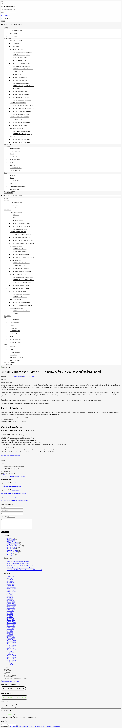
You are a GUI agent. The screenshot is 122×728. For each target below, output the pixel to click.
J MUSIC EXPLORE (13, 543)
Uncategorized (11, 555)
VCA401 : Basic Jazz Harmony (21, 91)
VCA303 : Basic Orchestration (21, 83)
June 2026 (10, 579)
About (5, 173)
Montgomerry (15, 483)
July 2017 (9, 651)
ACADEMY (7, 38)
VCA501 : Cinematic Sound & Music (23, 105)
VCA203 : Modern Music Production (23, 69)
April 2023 (10, 635)
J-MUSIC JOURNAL (15, 168)
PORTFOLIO (7, 144)
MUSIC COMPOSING (16, 30)
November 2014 (11, 657)
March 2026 (10, 582)
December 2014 (11, 655)
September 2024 (11, 609)
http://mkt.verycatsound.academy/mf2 (10, 455)
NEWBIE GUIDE (15, 148)
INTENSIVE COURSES (16, 136)
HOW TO (12, 165)
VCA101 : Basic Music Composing (22, 52)
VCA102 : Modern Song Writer (21, 55)
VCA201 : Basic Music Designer (22, 63)
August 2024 (10, 611)
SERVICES (7, 28)
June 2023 (10, 632)
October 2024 (11, 608)
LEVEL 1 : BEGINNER (16, 49)
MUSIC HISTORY (15, 159)
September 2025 (11, 591)
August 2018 (10, 648)
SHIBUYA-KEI (42, 726)
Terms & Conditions (15, 180)
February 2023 (11, 638)
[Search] (17, 725)
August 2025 (10, 593)
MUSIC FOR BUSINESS (14, 546)
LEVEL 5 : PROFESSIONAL (18, 103)
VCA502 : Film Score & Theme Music (23, 108)
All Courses (16, 46)
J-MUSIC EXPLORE (15, 170)
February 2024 (11, 620)
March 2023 (10, 636)
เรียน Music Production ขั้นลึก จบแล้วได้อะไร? (14, 493)
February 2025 (11, 602)
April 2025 (10, 599)
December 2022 (11, 641)
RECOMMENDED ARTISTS (30, 726)
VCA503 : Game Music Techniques (22, 111)
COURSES (10, 538)
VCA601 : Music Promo (19, 120)
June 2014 (10, 664)
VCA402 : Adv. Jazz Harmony (21, 94)
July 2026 (9, 578)
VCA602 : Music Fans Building (21, 122)
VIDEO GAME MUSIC (53, 726)
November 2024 (11, 606)
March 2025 (10, 600)
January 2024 (10, 621)
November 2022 (11, 642)
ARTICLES (7, 146)
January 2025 (10, 603)
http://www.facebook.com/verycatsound (13, 475)
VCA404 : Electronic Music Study (22, 100)
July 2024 (9, 612)
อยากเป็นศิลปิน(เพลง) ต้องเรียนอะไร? (11, 486)
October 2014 (11, 658)
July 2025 (9, 594)
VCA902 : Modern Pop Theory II (22, 142)
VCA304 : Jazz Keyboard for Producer (23, 86)
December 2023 (11, 623)
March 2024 (10, 618)
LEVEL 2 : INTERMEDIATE (18, 60)
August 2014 (10, 661)
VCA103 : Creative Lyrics (20, 57)
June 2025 (10, 596)
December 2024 (11, 605)
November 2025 (11, 588)
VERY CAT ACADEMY (16, 40)
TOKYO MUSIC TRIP (15, 726)
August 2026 (10, 576)
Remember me (6, 18)
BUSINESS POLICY (15, 189)
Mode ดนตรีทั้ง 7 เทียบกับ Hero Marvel (18, 563)
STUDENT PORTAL (10, 191)
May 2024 (10, 615)
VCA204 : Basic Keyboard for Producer (23, 72)
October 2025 (11, 590)
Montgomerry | (18, 376)
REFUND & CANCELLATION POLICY (15, 678)
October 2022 (11, 644)
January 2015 (10, 654)
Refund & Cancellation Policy (18, 186)
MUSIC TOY (13, 162)
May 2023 (10, 633)
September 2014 (11, 660)
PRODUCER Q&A (15, 151)
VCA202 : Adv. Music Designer (21, 66)
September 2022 (11, 645)
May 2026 (10, 581)
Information (16, 43)
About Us (12, 175)
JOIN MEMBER (8, 193)
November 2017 (11, 650)
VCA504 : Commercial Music (21, 114)
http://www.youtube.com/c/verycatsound (14, 476)
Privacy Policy (13, 183)
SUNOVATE (13, 36)
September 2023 (11, 627)
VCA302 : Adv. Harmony (20, 80)
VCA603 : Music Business (20, 125)
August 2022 (10, 647)
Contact (12, 178)
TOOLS (12, 154)
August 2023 (10, 629)
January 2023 (10, 639)
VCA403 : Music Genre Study (21, 97)
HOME (6, 27)
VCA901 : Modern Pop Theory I (21, 139)
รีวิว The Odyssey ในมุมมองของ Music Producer (14, 500)
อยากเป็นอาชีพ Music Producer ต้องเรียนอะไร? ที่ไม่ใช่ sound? (24, 570)
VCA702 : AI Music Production (21, 131)
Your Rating (4, 516)
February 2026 (11, 584)
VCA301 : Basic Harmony (20, 77)
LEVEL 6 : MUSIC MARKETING (19, 117)
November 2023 (11, 624)
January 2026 (10, 585)
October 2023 (11, 626)
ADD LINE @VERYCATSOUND (13, 688)
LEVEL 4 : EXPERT (15, 88)
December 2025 (11, 587)
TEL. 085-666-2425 (9, 705)
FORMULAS (13, 156)
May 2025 (10, 597)
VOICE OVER (14, 33)
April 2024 (10, 617)
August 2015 (10, 653)
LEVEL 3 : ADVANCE (16, 74)
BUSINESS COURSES (16, 128)
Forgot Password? (5, 15)
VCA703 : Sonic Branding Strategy (22, 134)
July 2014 (9, 663)
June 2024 (10, 614)
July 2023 (9, 630)
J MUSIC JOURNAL (13, 544)
